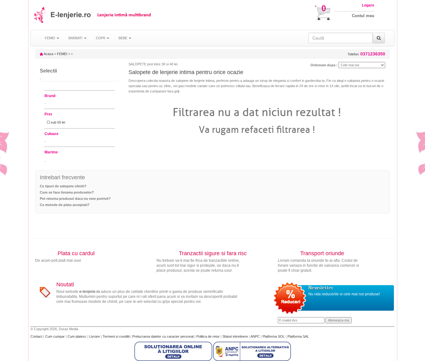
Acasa (48, 54)
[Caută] (379, 38)
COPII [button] (101, 38)
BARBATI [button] (75, 38)
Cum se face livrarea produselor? (67, 192)
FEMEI (62, 54)
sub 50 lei (57, 122)
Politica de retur (208, 336)
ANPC (255, 336)
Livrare (95, 336)
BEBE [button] (123, 38)
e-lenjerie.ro (89, 291)
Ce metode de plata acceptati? (65, 205)
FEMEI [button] (50, 38)
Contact (36, 336)
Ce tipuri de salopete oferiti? (63, 186)
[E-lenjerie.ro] (40, 14)
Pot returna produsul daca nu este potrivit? (75, 198)
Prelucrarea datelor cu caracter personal (163, 336)
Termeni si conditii (116, 336)
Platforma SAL (298, 336)
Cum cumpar (55, 336)
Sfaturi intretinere (235, 336)
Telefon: (366, 54)
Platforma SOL (274, 336)
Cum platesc (77, 336)
